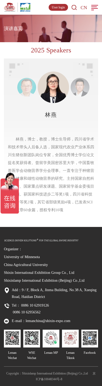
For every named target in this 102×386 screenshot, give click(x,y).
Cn (84, 7)
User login (58, 7)
